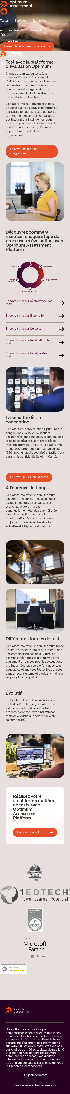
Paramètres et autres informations (35, 1085)
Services (20, 20)
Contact (35, 30)
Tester (4, 20)
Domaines (39, 20)
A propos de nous (12, 30)
